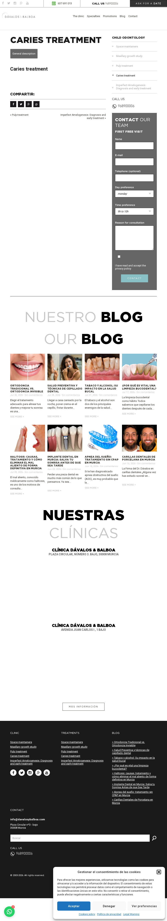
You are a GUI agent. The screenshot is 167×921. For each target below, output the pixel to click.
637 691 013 (65, 3)
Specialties (93, 16)
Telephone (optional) (128, 171)
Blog (122, 16)
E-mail (119, 155)
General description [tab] (23, 53)
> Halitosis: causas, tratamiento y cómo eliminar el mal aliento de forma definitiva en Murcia (134, 776)
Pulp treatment (20, 114)
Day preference (124, 187)
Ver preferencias (144, 906)
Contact (132, 16)
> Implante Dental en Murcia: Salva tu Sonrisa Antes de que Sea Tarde (133, 786)
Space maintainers (127, 46)
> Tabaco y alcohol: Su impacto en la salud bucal (133, 759)
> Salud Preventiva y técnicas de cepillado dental (130, 752)
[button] (159, 872)
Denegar (109, 906)
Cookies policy (87, 914)
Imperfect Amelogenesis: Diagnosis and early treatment (133, 87)
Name (118, 139)
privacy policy (123, 268)
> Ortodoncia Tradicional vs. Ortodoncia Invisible (128, 744)
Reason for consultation (129, 223)
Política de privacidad (109, 914)
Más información (83, 706)
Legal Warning (131, 914)
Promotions (110, 16)
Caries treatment (125, 75)
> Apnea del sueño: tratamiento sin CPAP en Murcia (132, 793)
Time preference (125, 205)
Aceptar (74, 906)
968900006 (111, 3)
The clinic (78, 16)
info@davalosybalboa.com (27, 819)
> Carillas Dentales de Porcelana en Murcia (132, 801)
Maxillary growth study (129, 56)
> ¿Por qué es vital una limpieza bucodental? (130, 767)
